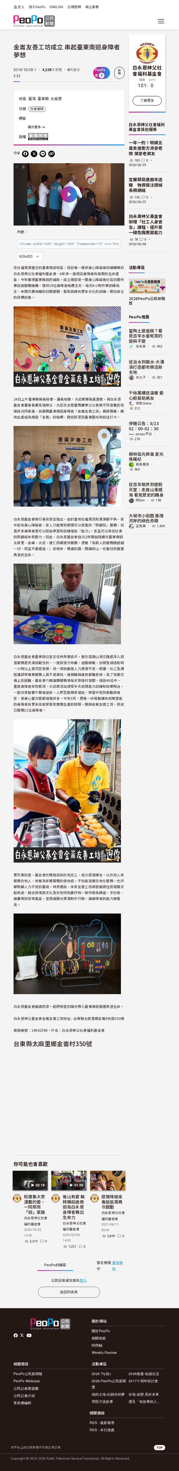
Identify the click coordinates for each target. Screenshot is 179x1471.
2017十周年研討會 (143, 1380)
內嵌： (22, 232)
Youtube (29, 1335)
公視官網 (74, 7)
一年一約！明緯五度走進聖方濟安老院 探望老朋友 (146, 148)
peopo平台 (144, 434)
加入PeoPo (37, 7)
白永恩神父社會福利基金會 (147, 70)
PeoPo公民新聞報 (28, 1373)
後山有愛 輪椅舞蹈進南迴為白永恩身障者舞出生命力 (74, 1206)
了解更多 (147, 101)
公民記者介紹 (24, 1395)
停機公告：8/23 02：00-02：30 (144, 425)
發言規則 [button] (117, 1266)
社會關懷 (37, 109)
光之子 (141, 377)
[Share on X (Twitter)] (34, 154)
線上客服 (92, 7)
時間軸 (97, 1345)
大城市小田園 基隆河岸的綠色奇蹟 (146, 518)
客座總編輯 (22, 1402)
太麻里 (56, 99)
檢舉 (119, 72)
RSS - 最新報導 (102, 1422)
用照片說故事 (102, 1401)
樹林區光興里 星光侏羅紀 (146, 456)
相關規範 (99, 1338)
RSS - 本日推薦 (102, 1429)
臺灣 (32, 99)
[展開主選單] (161, 21)
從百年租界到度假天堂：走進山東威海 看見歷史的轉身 (146, 489)
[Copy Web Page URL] (51, 154)
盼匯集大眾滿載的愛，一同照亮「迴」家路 (34, 1204)
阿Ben (140, 500)
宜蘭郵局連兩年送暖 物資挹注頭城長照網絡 (146, 185)
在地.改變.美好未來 (144, 1394)
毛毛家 (141, 346)
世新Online (144, 403)
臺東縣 (43, 99)
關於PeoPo (101, 1330)
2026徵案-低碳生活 (144, 1373)
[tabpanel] (69, 1280)
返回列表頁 (69, 1292)
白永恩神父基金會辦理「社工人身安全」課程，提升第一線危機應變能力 (146, 224)
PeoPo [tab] (55, 1265)
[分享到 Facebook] (25, 154)
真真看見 (142, 464)
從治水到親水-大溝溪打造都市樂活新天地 (146, 367)
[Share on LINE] (43, 154)
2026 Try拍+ (101, 1373)
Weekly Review (104, 1352)
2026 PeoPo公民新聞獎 (109, 1383)
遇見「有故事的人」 (145, 1401)
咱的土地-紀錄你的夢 (108, 1394)
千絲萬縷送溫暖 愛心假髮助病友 (146, 395)
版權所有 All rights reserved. (39, 136)
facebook (16, 1335)
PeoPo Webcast (27, 1380)
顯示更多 (35, 127)
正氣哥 (141, 526)
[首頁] (34, 21)
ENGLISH (56, 7)
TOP (160, 1447)
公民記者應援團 (26, 1388)
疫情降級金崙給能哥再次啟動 (112, 1201)
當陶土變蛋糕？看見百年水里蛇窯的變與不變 (146, 336)
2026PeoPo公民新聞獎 (147, 301)
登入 (21, 7)
